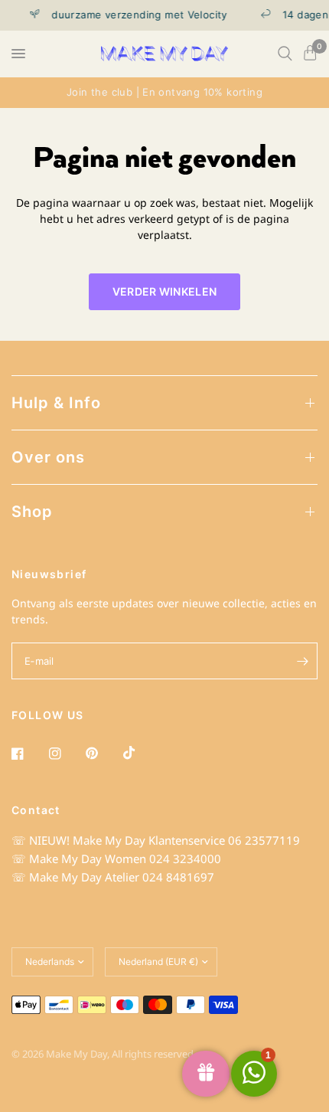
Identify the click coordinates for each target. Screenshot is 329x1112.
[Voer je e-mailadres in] (302, 661)
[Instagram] (66, 753)
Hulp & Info (56, 403)
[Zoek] (285, 54)
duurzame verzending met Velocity (135, 15)
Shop (32, 511)
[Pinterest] (102, 753)
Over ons (48, 457)
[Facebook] (28, 753)
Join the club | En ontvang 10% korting (164, 92)
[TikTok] (140, 753)
